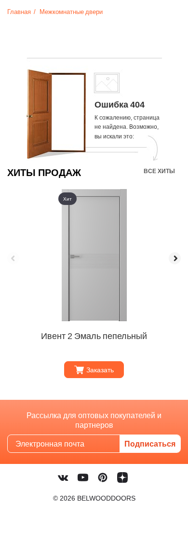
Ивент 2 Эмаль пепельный (94, 336)
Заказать (100, 369)
